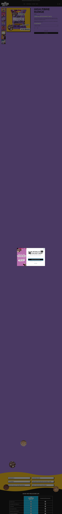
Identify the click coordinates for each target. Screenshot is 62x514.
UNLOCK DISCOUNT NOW (35, 259)
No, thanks (35, 263)
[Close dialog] (44, 249)
